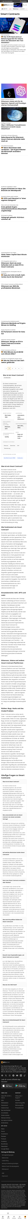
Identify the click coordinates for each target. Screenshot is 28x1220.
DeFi (18, 445)
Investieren (4, 1134)
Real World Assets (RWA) (9, 458)
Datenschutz (5, 1108)
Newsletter (4, 1146)
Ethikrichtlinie (5, 1115)
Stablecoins (20, 458)
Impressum (4, 1105)
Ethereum (6, 445)
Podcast (3, 1139)
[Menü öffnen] (26, 5)
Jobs (2, 1100)
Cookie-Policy (5, 1160)
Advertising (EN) (20, 1103)
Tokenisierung (7, 448)
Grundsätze (4, 1113)
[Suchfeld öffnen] (24, 5)
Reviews (3, 1136)
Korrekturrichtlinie (6, 1120)
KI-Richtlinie (4, 1123)
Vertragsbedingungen (7, 1155)
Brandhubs (4, 1144)
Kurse (3, 1131)
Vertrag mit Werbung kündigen (10, 1163)
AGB (3, 1173)
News (3, 1129)
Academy (4, 1141)
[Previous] (1, 1212)
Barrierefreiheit (5, 1110)
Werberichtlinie (5, 1118)
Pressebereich (19, 1108)
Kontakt (17, 1100)
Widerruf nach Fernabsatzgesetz (10, 1166)
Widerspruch (5, 1169)
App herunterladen (7, 1)
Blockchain (12, 445)
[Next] (5, 1212)
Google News (5, 1149)
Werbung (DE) (19, 1105)
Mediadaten (4, 1103)
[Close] (8, 1213)
